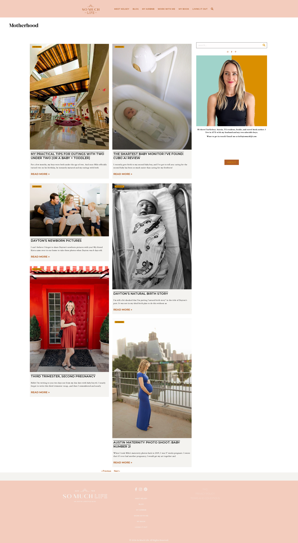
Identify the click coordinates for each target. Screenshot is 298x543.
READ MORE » (40, 174)
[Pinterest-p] (235, 51)
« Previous (106, 471)
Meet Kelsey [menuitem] (121, 9)
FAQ (205, 489)
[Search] (264, 45)
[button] (212, 9)
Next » (117, 471)
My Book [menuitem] (184, 9)
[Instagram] (227, 51)
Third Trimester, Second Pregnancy (63, 376)
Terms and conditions (205, 498)
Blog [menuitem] (136, 9)
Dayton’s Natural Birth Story (140, 293)
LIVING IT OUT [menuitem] (200, 9)
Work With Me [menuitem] (166, 9)
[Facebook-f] (231, 51)
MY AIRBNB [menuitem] (148, 9)
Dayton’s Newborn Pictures (56, 240)
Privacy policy (205, 493)
